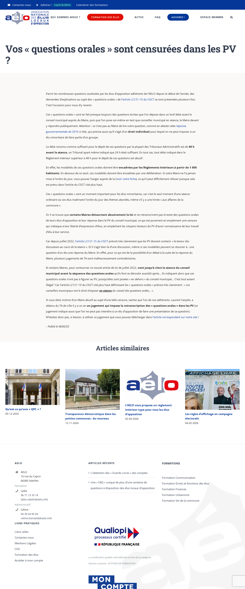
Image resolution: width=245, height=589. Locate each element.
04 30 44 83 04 (29, 550)
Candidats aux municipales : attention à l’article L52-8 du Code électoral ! (87, 389)
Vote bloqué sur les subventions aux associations (207, 383)
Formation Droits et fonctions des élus (185, 520)
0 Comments (89, 423)
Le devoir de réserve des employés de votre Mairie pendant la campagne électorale (27, 405)
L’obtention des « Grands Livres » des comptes (119, 509)
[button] (231, 17)
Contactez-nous (24, 574)
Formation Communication (178, 514)
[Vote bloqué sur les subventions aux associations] (212, 383)
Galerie (38, 405)
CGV (17, 585)
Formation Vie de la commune (180, 537)
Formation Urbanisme (175, 531)
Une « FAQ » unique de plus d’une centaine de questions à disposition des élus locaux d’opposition (123, 521)
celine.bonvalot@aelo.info (36, 554)
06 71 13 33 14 (29, 531)
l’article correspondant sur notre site (175, 317)
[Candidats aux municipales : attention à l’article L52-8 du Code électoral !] (92, 389)
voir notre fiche (126, 179)
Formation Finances (174, 525)
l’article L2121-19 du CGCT (137, 99)
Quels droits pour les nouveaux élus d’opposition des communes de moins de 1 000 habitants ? (147, 389)
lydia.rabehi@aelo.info (34, 535)
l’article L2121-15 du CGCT (91, 241)
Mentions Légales (25, 579)
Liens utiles (22, 568)
